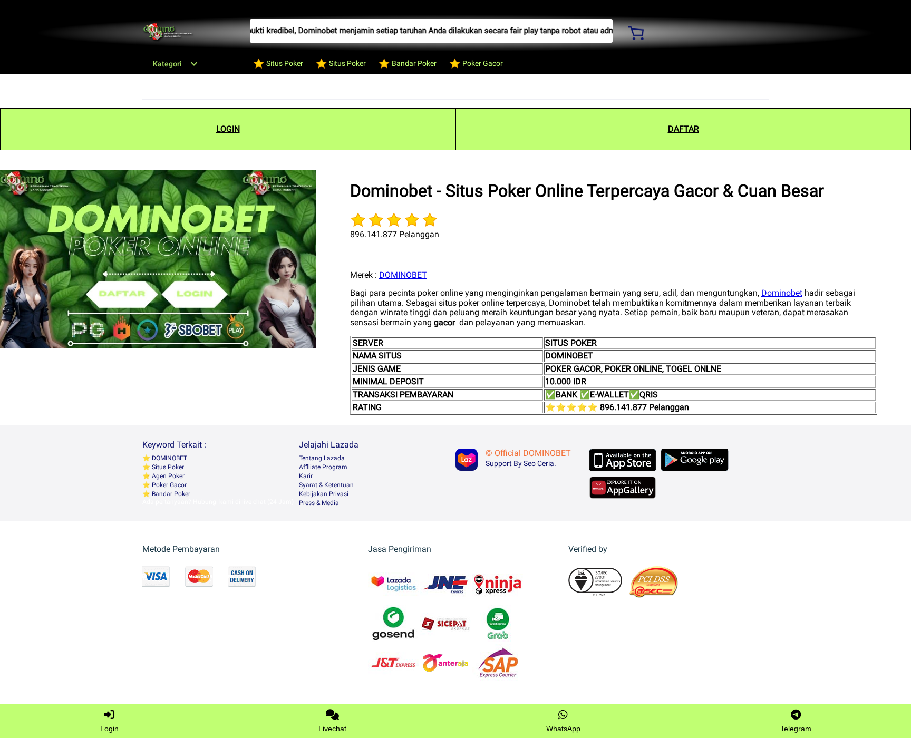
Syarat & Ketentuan (326, 485)
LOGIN (228, 129)
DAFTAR (683, 129)
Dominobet (781, 293)
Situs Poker (167, 467)
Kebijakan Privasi (323, 494)
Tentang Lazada (322, 458)
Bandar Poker (170, 494)
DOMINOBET (403, 275)
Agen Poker (167, 476)
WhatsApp (563, 728)
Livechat (332, 728)
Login (109, 728)
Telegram (795, 728)
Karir (306, 476)
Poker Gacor (168, 485)
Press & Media (319, 503)
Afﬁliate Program (323, 467)
